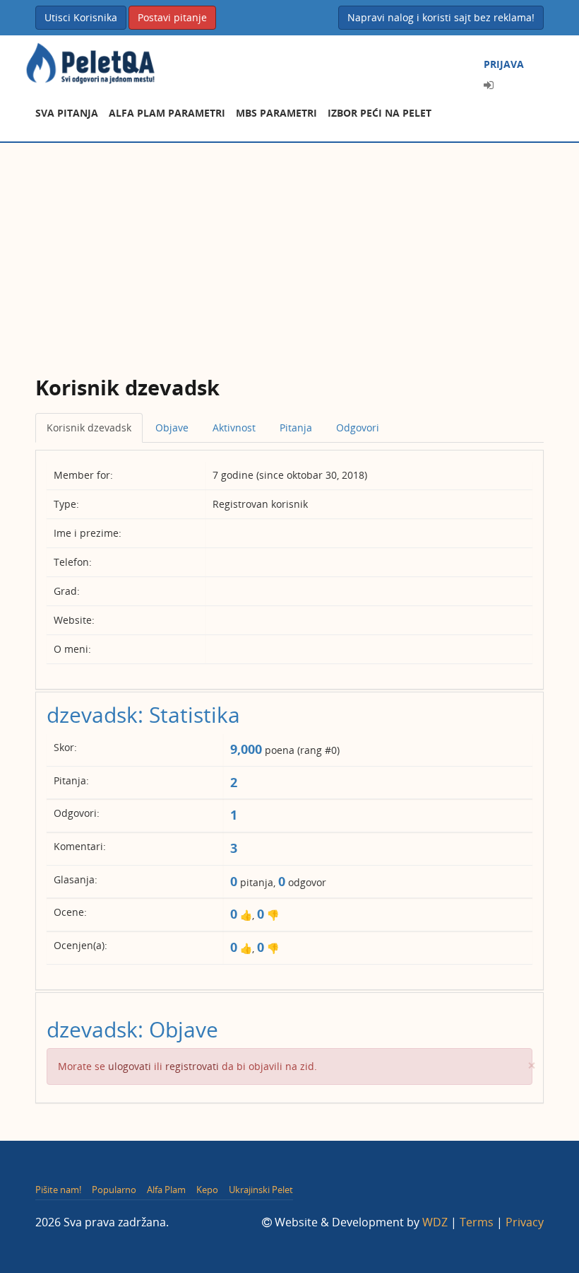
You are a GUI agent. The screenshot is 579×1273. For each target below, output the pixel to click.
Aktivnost (234, 427)
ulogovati (129, 1066)
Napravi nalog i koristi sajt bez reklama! (441, 17)
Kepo (207, 1189)
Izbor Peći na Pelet (379, 113)
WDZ (435, 1222)
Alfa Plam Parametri (167, 113)
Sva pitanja (66, 113)
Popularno (114, 1189)
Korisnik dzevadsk (89, 427)
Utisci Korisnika (80, 17)
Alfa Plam (166, 1189)
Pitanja (296, 427)
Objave (172, 427)
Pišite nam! (58, 1189)
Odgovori (357, 427)
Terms (477, 1222)
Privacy (525, 1222)
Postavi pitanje (172, 17)
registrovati (192, 1066)
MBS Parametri (276, 113)
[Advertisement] (289, 249)
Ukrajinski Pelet (261, 1189)
